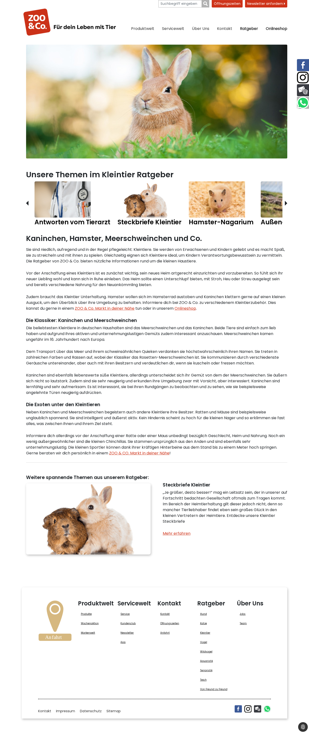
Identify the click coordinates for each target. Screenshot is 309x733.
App (123, 642)
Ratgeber (249, 28)
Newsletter (127, 633)
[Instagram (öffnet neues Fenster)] (248, 708)
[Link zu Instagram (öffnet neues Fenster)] (303, 78)
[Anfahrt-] (55, 622)
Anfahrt (165, 633)
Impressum (65, 711)
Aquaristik (206, 661)
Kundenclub (128, 623)
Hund (203, 614)
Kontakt (224, 28)
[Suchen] (205, 3)
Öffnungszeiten (227, 3)
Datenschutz (91, 711)
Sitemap (113, 711)
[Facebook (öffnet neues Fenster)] (238, 708)
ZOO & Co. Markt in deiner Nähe (104, 308)
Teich (203, 680)
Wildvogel (206, 651)
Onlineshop (276, 28)
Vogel (203, 642)
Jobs (243, 614)
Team (243, 623)
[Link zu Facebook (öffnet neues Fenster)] (303, 65)
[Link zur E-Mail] (303, 90)
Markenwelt (88, 633)
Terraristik (206, 670)
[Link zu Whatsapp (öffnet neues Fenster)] (303, 103)
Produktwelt (142, 28)
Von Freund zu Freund (213, 689)
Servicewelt (173, 28)
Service (125, 614)
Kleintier (205, 633)
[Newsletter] (257, 708)
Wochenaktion (90, 623)
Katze (203, 623)
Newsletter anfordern (265, 3)
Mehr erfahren (176, 533)
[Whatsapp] (267, 708)
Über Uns (200, 28)
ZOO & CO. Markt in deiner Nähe (139, 453)
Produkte (86, 614)
